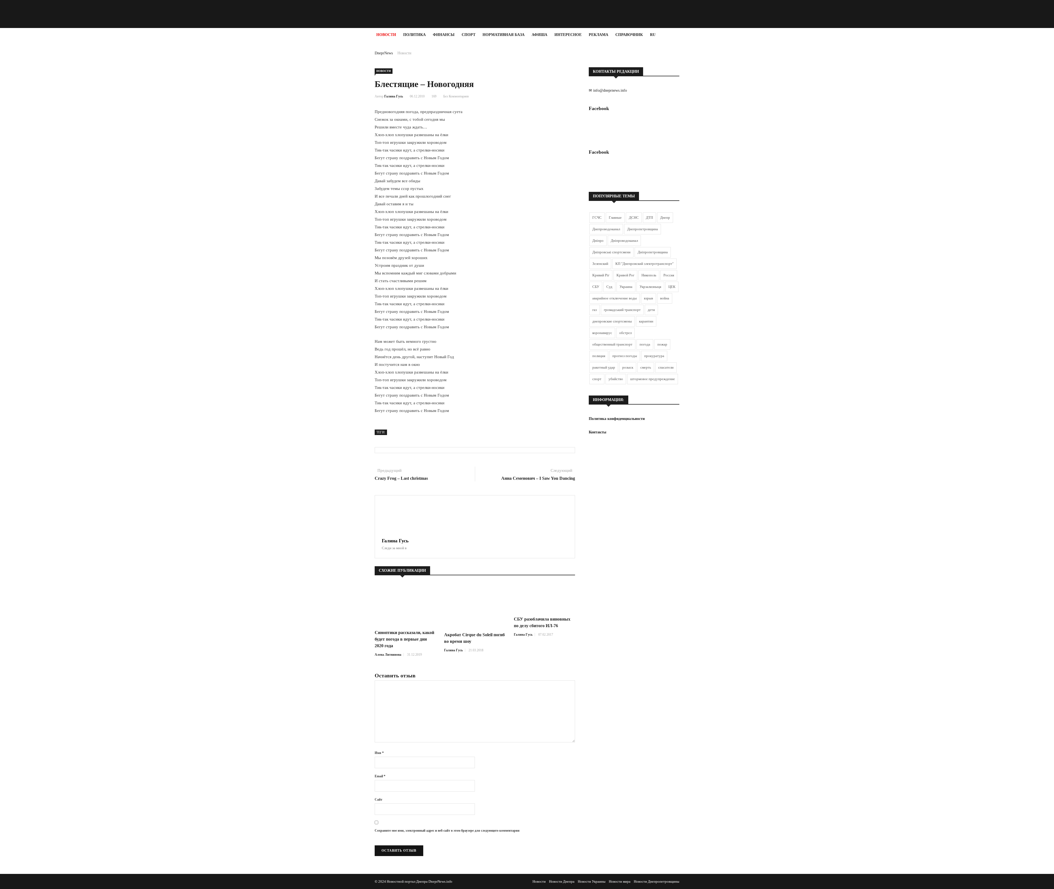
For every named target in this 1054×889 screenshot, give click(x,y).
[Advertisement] (32, 124)
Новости (386, 35)
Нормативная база (504, 35)
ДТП (649, 217)
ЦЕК (671, 287)
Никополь (648, 275)
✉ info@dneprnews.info (608, 90)
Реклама (598, 35)
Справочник (629, 35)
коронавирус (602, 333)
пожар (662, 344)
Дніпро (598, 241)
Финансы (444, 35)
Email (380, 776)
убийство (616, 379)
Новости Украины (592, 881)
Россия (668, 275)
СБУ (595, 287)
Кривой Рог (625, 275)
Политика (414, 35)
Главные (615, 217)
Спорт (468, 35)
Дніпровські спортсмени (611, 252)
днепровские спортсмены (612, 321)
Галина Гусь (393, 96)
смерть (645, 367)
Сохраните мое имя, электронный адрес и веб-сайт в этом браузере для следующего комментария (447, 830)
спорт (596, 379)
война (664, 298)
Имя (379, 753)
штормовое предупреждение (652, 379)
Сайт (378, 799)
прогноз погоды (624, 356)
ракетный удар (603, 367)
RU (652, 35)
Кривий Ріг (600, 275)
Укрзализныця (650, 287)
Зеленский (600, 264)
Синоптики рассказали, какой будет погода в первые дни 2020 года (404, 639)
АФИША (539, 35)
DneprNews (384, 53)
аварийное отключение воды (614, 298)
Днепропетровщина (642, 229)
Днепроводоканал (606, 229)
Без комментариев (456, 96)
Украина (625, 287)
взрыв (648, 298)
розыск (627, 367)
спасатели (666, 367)
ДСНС (634, 217)
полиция (598, 356)
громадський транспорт (622, 310)
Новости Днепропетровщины (656, 881)
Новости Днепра (561, 881)
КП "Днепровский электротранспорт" (644, 264)
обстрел (625, 333)
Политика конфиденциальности (617, 419)
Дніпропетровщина (653, 252)
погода (645, 344)
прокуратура (654, 356)
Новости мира (619, 881)
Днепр (665, 217)
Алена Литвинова (388, 655)
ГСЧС (597, 217)
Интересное (568, 35)
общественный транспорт (612, 344)
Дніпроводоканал (624, 241)
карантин (646, 321)
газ (594, 310)
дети (651, 310)
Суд (609, 287)
